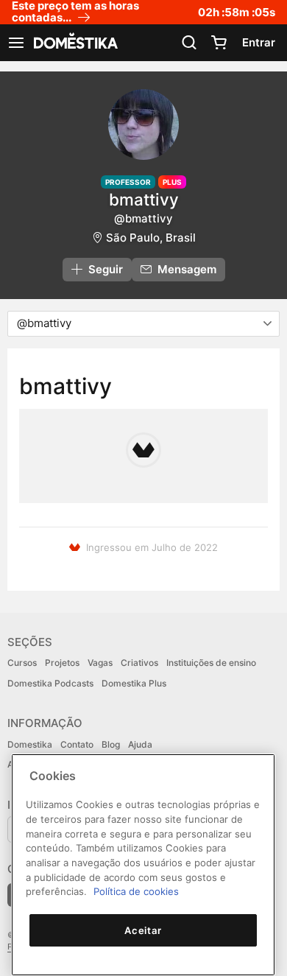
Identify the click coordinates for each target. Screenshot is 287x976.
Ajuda (140, 744)
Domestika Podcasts (50, 683)
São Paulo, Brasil (151, 238)
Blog (111, 744)
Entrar (258, 42)
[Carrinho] (218, 42)
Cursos (22, 662)
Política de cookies (136, 891)
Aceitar (143, 930)
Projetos (62, 662)
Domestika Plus (134, 683)
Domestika (29, 744)
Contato (76, 744)
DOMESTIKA (74, 42)
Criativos (139, 662)
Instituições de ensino (211, 662)
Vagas (100, 662)
